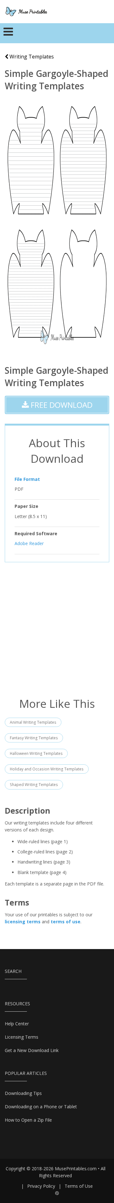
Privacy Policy (41, 1186)
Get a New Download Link (32, 1050)
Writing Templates (31, 56)
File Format (27, 479)
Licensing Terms (21, 1037)
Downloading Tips (23, 1093)
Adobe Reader (29, 543)
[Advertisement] (57, 629)
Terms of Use (79, 1186)
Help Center (17, 1024)
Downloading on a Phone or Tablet (41, 1107)
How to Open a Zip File (28, 1120)
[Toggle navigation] (8, 33)
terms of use (65, 922)
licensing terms (23, 922)
